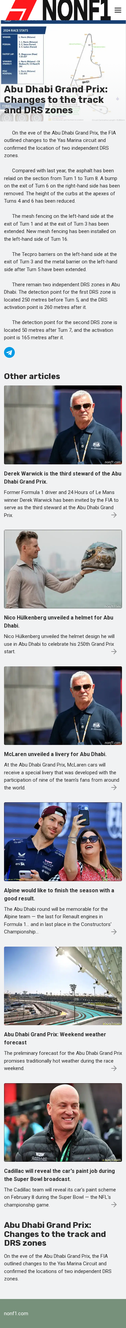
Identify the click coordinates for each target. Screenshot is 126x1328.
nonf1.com (16, 1313)
